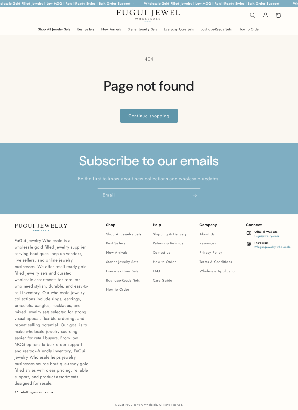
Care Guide (163, 280)
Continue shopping (149, 116)
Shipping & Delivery (170, 234)
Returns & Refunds (168, 243)
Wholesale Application (218, 271)
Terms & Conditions (216, 261)
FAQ (156, 271)
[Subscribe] (194, 195)
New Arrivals (116, 252)
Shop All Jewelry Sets (123, 234)
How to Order (117, 289)
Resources (208, 243)
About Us (207, 234)
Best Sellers (115, 243)
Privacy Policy (211, 252)
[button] (252, 15)
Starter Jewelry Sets (122, 261)
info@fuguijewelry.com (36, 392)
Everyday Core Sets (122, 271)
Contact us (161, 252)
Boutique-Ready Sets (123, 280)
